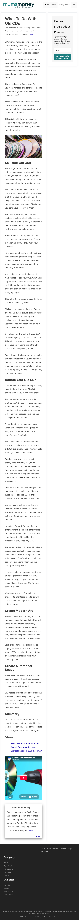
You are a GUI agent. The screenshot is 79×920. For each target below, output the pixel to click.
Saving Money (64, 5)
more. (31, 830)
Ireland (6, 888)
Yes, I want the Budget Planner (63, 57)
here (31, 34)
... (38, 834)
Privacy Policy (8, 869)
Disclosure (7, 872)
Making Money (50, 5)
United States (8, 895)
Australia (7, 885)
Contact (6, 875)
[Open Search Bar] (74, 5)
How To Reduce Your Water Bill (25, 743)
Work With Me (8, 866)
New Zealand (8, 891)
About (6, 863)
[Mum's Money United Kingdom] (19, 5)
